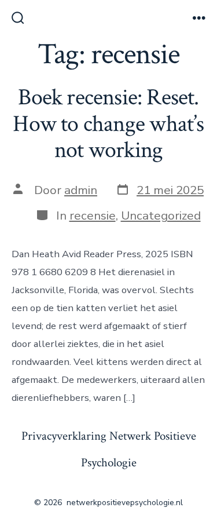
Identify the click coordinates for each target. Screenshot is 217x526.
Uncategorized (161, 215)
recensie (92, 215)
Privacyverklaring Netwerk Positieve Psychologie (108, 449)
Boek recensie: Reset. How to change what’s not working (108, 123)
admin (80, 190)
